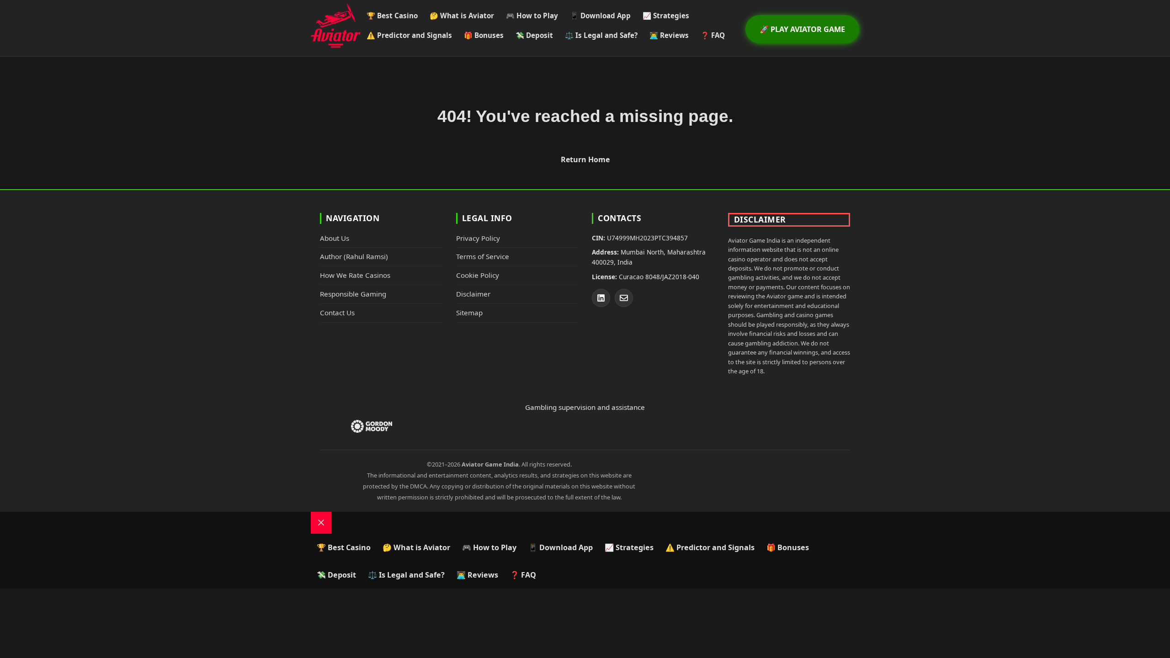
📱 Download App (600, 15)
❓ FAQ (713, 35)
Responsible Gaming (353, 293)
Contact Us (337, 312)
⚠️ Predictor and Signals (409, 35)
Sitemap (469, 312)
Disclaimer (473, 293)
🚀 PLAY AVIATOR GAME (802, 29)
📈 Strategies (666, 15)
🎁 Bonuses (484, 35)
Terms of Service (482, 256)
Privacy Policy (478, 238)
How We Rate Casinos (355, 275)
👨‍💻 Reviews (669, 35)
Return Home (585, 159)
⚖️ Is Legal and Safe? (601, 35)
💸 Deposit (534, 35)
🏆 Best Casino (392, 15)
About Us (334, 238)
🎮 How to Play (532, 15)
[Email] (624, 298)
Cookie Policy (477, 275)
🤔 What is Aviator (462, 15)
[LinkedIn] (601, 298)
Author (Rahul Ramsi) (354, 256)
